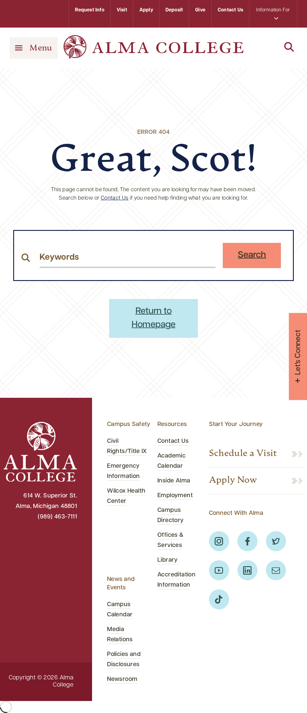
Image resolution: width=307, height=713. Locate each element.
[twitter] (276, 541)
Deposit (174, 10)
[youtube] (219, 570)
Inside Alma (173, 481)
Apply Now (233, 480)
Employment (175, 496)
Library (167, 560)
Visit (122, 10)
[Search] (273, 47)
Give (200, 10)
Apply (146, 10)
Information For (273, 10)
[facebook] (247, 541)
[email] (276, 570)
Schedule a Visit (243, 454)
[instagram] (219, 541)
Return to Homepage (153, 318)
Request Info (89, 10)
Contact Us (230, 10)
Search (252, 255)
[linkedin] (247, 570)
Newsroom (122, 679)
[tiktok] (219, 599)
